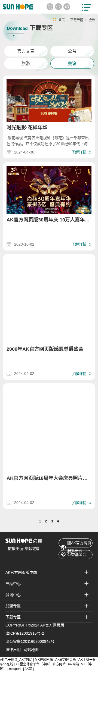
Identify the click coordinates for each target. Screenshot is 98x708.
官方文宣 (26, 51)
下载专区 (76, 20)
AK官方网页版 (65, 660)
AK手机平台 (87, 660)
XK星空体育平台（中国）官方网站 (41, 664)
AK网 (28, 669)
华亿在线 (6, 664)
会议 (72, 63)
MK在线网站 (44, 660)
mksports (15, 669)
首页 (61, 20)
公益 (72, 51)
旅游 (26, 63)
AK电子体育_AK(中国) (16, 660)
